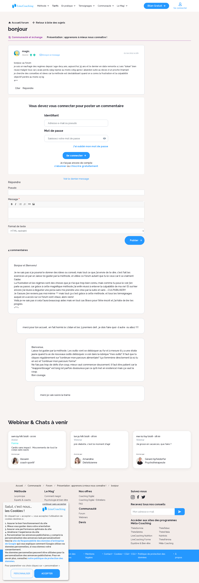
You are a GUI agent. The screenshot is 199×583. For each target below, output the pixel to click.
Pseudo (12, 187)
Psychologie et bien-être (56, 500)
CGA (126, 554)
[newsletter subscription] (180, 511)
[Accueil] (24, 5)
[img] (104, 138)
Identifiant (51, 115)
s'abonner (60, 166)
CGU (133, 554)
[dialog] (35, 541)
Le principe (19, 496)
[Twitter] (143, 497)
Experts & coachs (22, 500)
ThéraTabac (164, 528)
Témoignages (85, 6)
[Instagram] (133, 497)
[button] (12, 204)
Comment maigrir (52, 496)
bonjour (115, 486)
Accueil (19, 486)
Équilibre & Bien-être (140, 543)
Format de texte (17, 226)
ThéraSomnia (137, 528)
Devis (82, 522)
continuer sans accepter (54, 504)
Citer (17, 88)
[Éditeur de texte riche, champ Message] (76, 212)
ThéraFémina (165, 539)
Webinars (83, 517)
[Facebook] (138, 497)
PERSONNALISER (22, 573)
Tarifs (55, 6)
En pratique (67, 6)
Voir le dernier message (76, 178)
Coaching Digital (86, 496)
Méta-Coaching (166, 543)
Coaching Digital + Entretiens (92, 500)
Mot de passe (53, 130)
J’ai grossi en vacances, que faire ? (153, 444)
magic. (26, 51)
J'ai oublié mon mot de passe (90, 146)
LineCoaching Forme (141, 539)
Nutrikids (163, 536)
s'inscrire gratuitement (84, 166)
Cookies (118, 554)
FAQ (81, 504)
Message (13, 199)
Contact (108, 554)
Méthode (41, 6)
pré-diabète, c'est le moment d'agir (92, 444)
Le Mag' (121, 6)
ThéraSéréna (137, 532)
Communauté (104, 6)
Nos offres (85, 491)
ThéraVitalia (164, 532)
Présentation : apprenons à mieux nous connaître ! (81, 486)
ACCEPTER (47, 573)
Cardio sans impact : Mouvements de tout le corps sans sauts (34, 448)
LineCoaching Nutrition (141, 536)
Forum (49, 486)
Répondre (28, 88)
